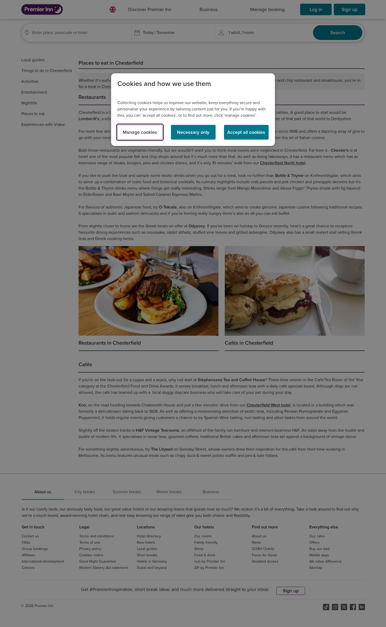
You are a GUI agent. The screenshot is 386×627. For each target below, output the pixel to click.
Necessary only (193, 132)
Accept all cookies (246, 132)
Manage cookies (140, 132)
